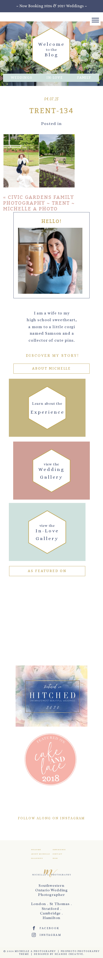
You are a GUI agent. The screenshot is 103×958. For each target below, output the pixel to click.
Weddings (21, 78)
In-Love (54, 78)
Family (84, 78)
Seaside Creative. (69, 954)
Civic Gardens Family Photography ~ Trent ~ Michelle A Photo (39, 203)
